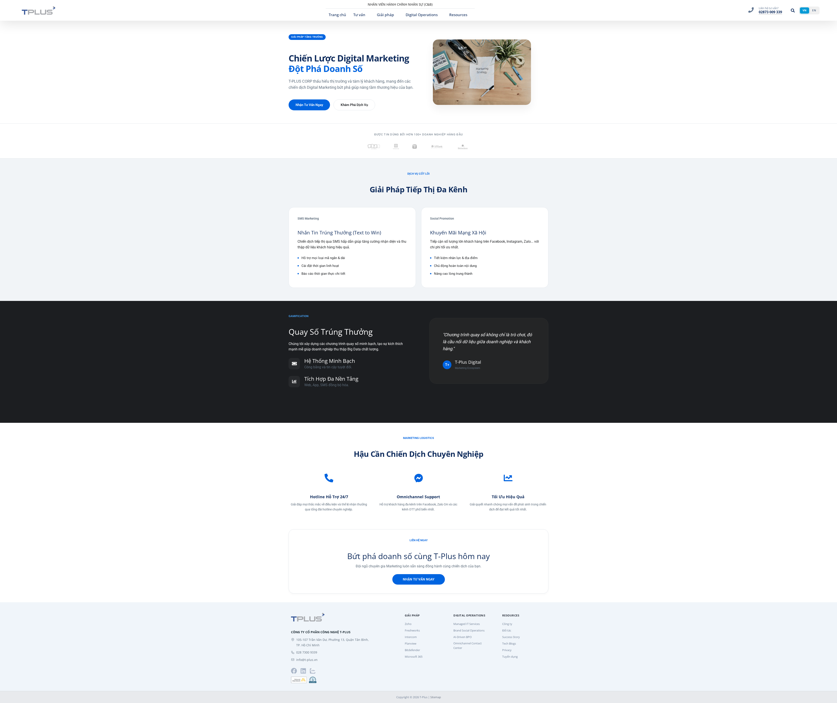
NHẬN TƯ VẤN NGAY (418, 579)
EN (814, 10)
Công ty (507, 624)
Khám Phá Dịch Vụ (354, 105)
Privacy (507, 650)
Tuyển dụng (510, 657)
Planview (410, 643)
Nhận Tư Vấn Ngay (309, 105)
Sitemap (435, 697)
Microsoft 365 (413, 657)
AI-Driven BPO (462, 637)
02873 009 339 (770, 12)
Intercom (411, 637)
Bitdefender (412, 650)
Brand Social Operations (469, 630)
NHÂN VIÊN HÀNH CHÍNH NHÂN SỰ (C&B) (400, 4)
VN (805, 10)
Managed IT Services (466, 624)
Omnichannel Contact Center (467, 645)
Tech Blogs (509, 643)
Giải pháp (385, 14)
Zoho (408, 624)
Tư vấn (359, 14)
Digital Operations (422, 14)
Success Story (511, 637)
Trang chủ (337, 14)
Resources (458, 14)
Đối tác (506, 630)
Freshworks (412, 630)
